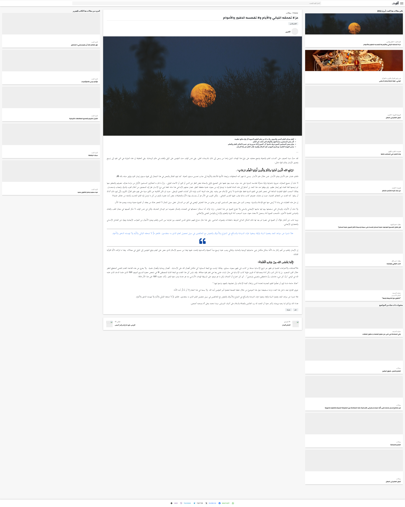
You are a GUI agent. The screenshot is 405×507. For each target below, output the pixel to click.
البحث (393, 188)
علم (295, 310)
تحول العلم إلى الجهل (393, 117)
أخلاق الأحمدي (396, 295)
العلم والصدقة (395, 445)
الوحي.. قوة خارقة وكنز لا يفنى (390, 81)
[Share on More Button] (171, 503)
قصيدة (399, 151)
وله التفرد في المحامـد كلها (391, 154)
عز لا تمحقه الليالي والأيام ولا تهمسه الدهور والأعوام (382, 44)
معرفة (288, 310)
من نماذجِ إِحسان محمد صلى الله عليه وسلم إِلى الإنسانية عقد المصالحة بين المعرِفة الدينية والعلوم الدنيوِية (363, 408)
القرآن (384, 78)
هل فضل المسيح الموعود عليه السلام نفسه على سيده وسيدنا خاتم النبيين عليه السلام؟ (369, 227)
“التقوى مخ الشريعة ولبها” (391, 298)
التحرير (75, 11)
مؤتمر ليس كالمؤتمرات (89, 82)
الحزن (389, 115)
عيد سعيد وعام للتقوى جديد (88, 192)
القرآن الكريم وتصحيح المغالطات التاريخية (83, 118)
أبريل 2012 (381, 11)
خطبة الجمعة (396, 293)
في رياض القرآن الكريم (394, 78)
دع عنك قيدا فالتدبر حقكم (391, 191)
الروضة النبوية (396, 115)
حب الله (394, 261)
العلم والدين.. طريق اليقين (391, 371)
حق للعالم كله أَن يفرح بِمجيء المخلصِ (84, 45)
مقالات (398, 368)
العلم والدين (389, 42)
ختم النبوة (393, 224)
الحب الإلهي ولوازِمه (394, 264)
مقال (399, 224)
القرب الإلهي (391, 151)
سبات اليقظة (93, 155)
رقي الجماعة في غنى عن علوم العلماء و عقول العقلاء (381, 334)
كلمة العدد (398, 42)
